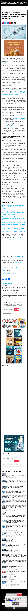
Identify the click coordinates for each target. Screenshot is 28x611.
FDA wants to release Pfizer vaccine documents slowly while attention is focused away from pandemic (13, 207)
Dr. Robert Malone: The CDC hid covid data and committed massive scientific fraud (16, 550)
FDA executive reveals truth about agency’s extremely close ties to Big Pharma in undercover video (14, 218)
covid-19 (23, 287)
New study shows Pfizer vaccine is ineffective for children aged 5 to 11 (15, 497)
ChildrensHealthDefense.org (9, 273)
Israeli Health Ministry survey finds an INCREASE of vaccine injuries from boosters (15, 567)
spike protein (16, 290)
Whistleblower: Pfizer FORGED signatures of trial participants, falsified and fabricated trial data (15, 528)
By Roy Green (13, 510)
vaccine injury (13, 292)
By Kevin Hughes (13, 536)
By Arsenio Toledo (14, 524)
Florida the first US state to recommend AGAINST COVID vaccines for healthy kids (14, 487)
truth (21, 290)
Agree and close (15, 603)
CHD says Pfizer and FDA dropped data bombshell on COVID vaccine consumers (14, 577)
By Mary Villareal (14, 494)
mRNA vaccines (8, 289)
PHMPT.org (4, 270)
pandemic (14, 289)
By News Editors (13, 517)
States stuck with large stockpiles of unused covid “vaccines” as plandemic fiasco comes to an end (16, 475)
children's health (6, 287)
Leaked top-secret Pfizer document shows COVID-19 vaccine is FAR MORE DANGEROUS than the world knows (13, 93)
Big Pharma (12, 285)
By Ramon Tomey (14, 489)
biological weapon (20, 285)
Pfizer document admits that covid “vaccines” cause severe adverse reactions (15, 562)
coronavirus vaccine (15, 287)
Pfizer (18, 289)
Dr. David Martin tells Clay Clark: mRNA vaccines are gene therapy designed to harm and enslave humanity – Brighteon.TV (15, 534)
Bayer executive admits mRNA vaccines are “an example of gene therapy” (16, 502)
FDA (3, 289)
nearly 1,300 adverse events (8, 63)
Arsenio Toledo (11, 20)
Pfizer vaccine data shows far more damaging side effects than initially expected (15, 492)
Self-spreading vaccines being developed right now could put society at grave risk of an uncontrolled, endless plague (16, 583)
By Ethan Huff (13, 477)
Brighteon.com (14, 258)
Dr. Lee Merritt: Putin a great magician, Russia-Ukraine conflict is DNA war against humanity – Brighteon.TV (16, 508)
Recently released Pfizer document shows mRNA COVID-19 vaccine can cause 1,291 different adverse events (15, 521)
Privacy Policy (13, 600)
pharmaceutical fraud (7, 290)
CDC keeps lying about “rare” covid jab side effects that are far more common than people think (16, 481)
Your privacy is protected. (7, 313)
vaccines (19, 292)
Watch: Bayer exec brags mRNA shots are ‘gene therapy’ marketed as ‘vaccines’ (16, 545)
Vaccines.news (18, 262)
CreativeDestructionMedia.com (9, 267)
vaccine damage (6, 292)
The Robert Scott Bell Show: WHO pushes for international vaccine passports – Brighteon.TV (16, 572)
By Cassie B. (13, 585)
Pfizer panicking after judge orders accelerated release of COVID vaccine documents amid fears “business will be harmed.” (13, 224)
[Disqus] (14, 384)
